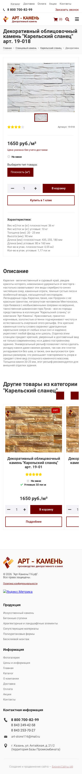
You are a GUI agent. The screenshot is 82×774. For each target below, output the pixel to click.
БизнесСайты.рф (62, 766)
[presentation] (60, 396)
